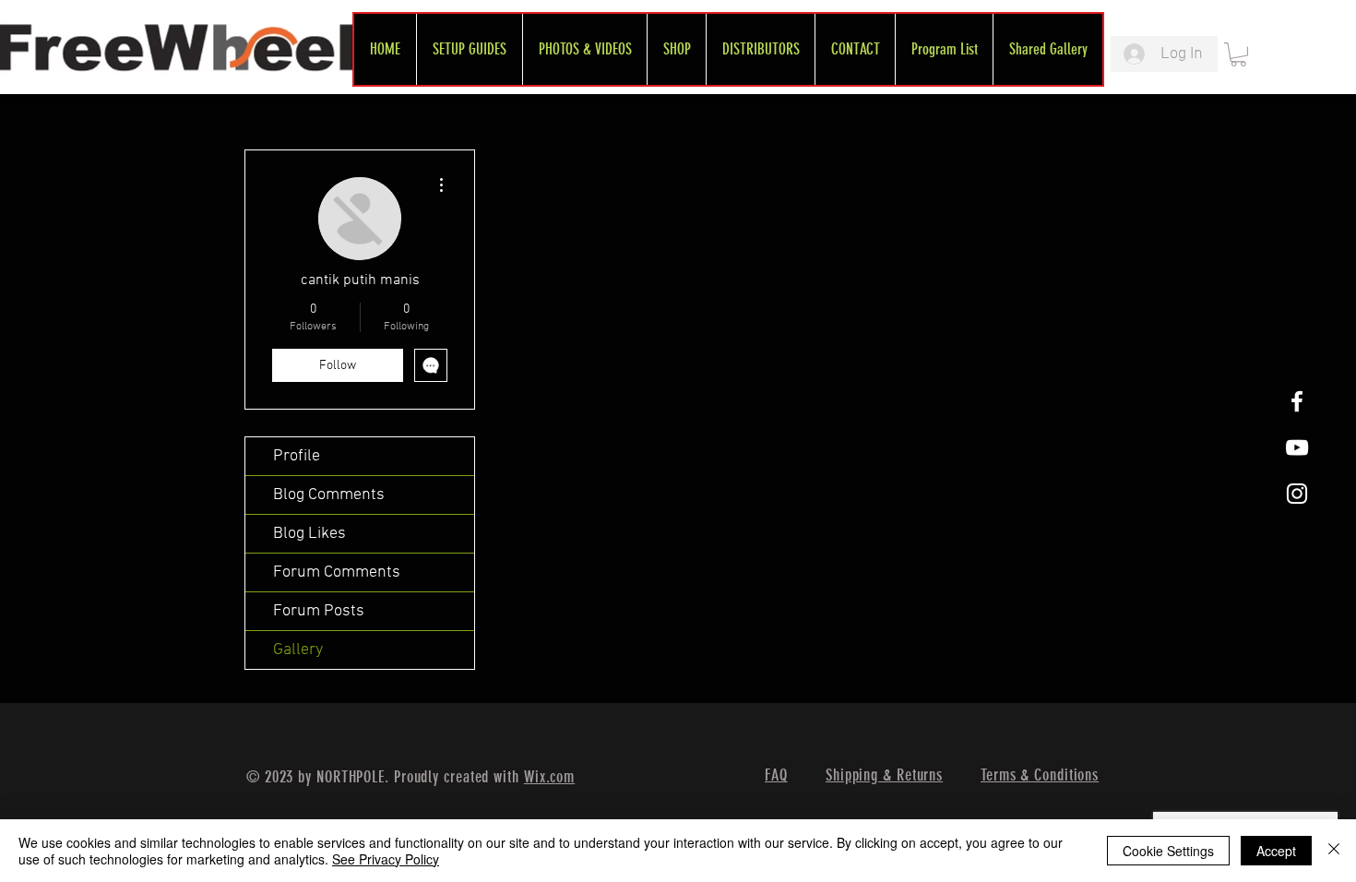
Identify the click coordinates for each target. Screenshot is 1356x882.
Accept (1276, 850)
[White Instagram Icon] (1297, 493)
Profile (296, 456)
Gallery (298, 650)
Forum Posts (318, 611)
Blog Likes (309, 533)
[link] (1238, 54)
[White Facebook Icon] (1297, 401)
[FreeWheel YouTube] (1297, 447)
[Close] (1334, 850)
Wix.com (549, 777)
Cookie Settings (1168, 850)
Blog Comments (329, 495)
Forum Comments (336, 572)
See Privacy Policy (385, 859)
